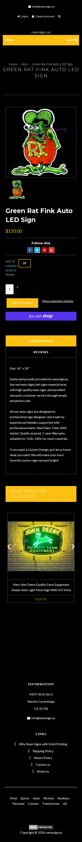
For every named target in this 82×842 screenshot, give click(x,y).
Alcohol (48, 798)
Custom (33, 803)
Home (13, 64)
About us (43, 771)
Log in (24, 16)
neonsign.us (41, 32)
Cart (71, 40)
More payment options (57, 301)
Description (41, 341)
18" (24, 263)
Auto (24, 64)
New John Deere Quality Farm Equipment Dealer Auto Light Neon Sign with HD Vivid (41, 587)
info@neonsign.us (43, 6)
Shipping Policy (43, 751)
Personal (18, 803)
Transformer (51, 803)
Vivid (13, 798)
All (65, 803)
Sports (24, 798)
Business (63, 798)
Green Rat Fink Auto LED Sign (52, 64)
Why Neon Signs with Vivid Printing (43, 744)
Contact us (43, 764)
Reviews (41, 352)
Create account (45, 16)
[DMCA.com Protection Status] (41, 827)
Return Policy (43, 758)
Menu (10, 40)
